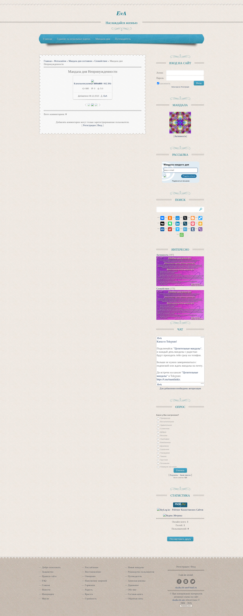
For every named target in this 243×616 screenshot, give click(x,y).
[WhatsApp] (180, 235)
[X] (183, 218)
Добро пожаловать (51, 567)
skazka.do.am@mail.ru (186, 587)
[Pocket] (191, 223)
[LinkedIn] (176, 223)
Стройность (91, 598)
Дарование (133, 585)
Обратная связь (135, 598)
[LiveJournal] (183, 223)
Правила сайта (49, 576)
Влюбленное (165, 442)
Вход (99, 125)
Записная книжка (136, 580)
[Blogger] (191, 218)
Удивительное (166, 425)
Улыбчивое (164, 439)
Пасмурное (165, 453)
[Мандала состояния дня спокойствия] (180, 285)
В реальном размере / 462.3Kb (92, 83)
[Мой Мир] (176, 218)
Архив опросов (185, 475)
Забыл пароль (175, 87)
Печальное (164, 463)
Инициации (48, 594)
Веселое (163, 436)
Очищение (90, 576)
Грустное (164, 460)
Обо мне (132, 589)
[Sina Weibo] (168, 229)
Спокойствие (100, 60)
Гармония (90, 585)
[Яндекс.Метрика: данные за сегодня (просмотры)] (172, 515)
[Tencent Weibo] (183, 229)
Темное (163, 456)
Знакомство (47, 571)
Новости (46, 589)
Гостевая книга (135, 594)
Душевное (164, 446)
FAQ (44, 580)
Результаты (174, 475)
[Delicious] (198, 218)
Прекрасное (165, 418)
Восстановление (93, 571)
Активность (180, 136)
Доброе (163, 432)
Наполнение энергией (96, 580)
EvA (122, 13)
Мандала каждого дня (176, 164)
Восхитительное (167, 422)
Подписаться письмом (180, 181)
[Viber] (198, 229)
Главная (48, 60)
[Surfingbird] (176, 229)
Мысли (45, 598)
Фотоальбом (60, 60)
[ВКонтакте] (160, 218)
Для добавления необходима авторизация (180, 388)
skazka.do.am (178, 599)
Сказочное (164, 449)
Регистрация (89, 125)
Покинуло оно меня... (169, 467)
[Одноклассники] (168, 218)
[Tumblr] (191, 229)
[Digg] (160, 223)
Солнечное (164, 429)
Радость (89, 589)
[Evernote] (168, 223)
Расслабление (91, 567)
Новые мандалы (136, 567)
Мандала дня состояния (80, 60)
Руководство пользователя (141, 571)
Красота (89, 594)
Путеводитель (135, 576)
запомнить (165, 83)
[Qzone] (198, 223)
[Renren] (160, 229)
